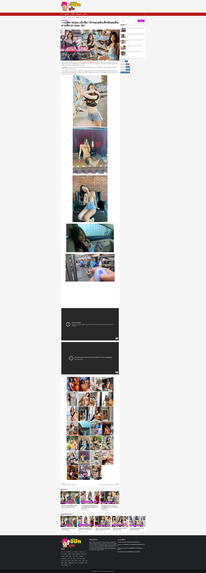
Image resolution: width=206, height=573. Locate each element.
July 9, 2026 (119, 530)
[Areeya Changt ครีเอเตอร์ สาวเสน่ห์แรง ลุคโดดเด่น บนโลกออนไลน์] (137, 521)
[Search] (145, 14)
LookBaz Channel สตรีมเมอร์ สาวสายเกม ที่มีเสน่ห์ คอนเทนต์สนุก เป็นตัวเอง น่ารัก (89, 507)
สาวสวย (80, 560)
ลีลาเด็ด (69, 560)
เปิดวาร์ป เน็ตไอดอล (81, 562)
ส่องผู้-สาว (93, 501)
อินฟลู (86, 560)
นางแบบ (63, 20)
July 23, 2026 (102, 530)
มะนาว (62, 560)
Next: (108, 484)
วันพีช (72, 560)
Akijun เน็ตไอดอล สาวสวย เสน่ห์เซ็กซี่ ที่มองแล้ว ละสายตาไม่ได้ (129, 551)
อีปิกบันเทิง (67, 14)
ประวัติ (77, 558)
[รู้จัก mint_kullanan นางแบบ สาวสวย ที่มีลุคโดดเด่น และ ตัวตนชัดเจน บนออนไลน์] (110, 497)
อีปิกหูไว (66, 20)
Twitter (80, 551)
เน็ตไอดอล (79, 14)
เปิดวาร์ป (76, 562)
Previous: (69, 484)
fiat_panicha (68, 551)
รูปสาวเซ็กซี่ (89, 501)
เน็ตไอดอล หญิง (71, 562)
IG (72, 551)
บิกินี (74, 558)
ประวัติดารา (72, 14)
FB (64, 551)
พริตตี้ (84, 558)
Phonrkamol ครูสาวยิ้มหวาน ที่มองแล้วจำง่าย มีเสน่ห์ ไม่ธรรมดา (129, 542)
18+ (62, 551)
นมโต (73, 556)
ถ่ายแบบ (70, 556)
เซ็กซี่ (62, 562)
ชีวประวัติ (63, 502)
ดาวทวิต (67, 556)
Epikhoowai (64, 28)
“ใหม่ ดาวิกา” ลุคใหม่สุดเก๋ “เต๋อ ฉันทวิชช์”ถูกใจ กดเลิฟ (133, 51)
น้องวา (71, 558)
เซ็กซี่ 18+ (85, 14)
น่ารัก (68, 558)
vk (84, 551)
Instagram (76, 551)
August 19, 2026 (68, 508)
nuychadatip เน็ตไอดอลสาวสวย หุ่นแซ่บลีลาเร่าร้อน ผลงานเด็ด (135, 28)
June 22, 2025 (69, 28)
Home (62, 13)
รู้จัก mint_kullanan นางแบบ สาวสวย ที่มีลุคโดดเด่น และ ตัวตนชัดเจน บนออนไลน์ (110, 507)
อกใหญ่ (83, 560)
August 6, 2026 (85, 531)
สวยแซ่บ (76, 560)
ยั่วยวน (66, 560)
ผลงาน (81, 558)
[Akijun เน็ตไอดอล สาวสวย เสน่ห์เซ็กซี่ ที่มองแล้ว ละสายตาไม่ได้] (120, 521)
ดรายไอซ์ (63, 556)
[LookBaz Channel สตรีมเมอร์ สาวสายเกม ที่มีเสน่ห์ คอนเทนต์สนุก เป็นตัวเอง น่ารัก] (90, 497)
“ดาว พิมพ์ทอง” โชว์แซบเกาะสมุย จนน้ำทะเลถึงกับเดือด (134, 45)
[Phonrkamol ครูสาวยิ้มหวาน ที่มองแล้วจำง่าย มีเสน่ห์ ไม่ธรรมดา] (70, 497)
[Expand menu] (87, 14)
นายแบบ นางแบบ (64, 558)
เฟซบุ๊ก (86, 562)
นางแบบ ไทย (81, 556)
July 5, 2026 (136, 530)
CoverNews (106, 571)
